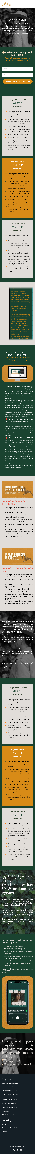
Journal (4, 1124)
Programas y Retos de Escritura (11, 1128)
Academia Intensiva (8, 1087)
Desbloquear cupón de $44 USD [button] (17, 81)
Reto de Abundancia (8, 1115)
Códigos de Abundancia (9, 1107)
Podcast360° (5, 1111)
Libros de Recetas (7, 1132)
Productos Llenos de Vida (10, 1094)
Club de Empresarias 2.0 (9, 1091)
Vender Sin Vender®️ (9, 1104)
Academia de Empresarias (10, 1083)
